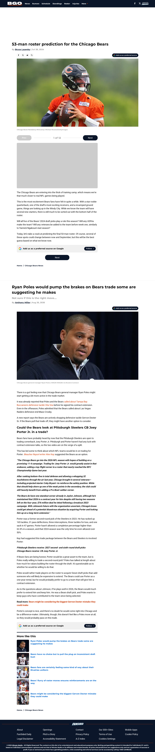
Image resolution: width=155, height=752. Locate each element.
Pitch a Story (49, 734)
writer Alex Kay (39, 454)
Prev (24, 138)
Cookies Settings (107, 738)
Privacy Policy (82, 734)
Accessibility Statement (54, 738)
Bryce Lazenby (22, 49)
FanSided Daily (24, 734)
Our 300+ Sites (106, 729)
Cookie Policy (131, 734)
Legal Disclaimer (25, 738)
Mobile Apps (131, 729)
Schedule (46, 4)
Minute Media (17, 745)
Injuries (75, 4)
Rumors (35, 4)
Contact (79, 729)
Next (90, 138)
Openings (47, 729)
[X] (140, 3)
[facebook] (134, 3)
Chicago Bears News (34, 266)
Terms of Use (105, 734)
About (20, 729)
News (27, 4)
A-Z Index (80, 738)
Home (19, 266)
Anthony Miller (22, 302)
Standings (57, 4)
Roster (67, 4)
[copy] (31, 55)
